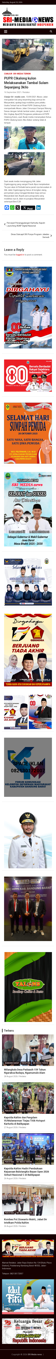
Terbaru (9, 1030)
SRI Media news (35, 1354)
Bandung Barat (12, 1063)
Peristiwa (25, 1063)
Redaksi (26, 92)
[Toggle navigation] (5, 31)
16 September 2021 (12, 92)
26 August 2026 (11, 1178)
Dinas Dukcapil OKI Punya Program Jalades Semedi (30, 235)
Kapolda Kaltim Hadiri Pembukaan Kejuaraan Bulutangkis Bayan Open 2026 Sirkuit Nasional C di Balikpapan (26, 1171)
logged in (20, 254)
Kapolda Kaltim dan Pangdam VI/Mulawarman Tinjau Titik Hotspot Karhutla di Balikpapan (24, 1120)
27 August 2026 (11, 1127)
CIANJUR (8, 74)
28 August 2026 (11, 1076)
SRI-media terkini (22, 74)
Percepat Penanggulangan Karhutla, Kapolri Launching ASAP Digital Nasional (26, 224)
